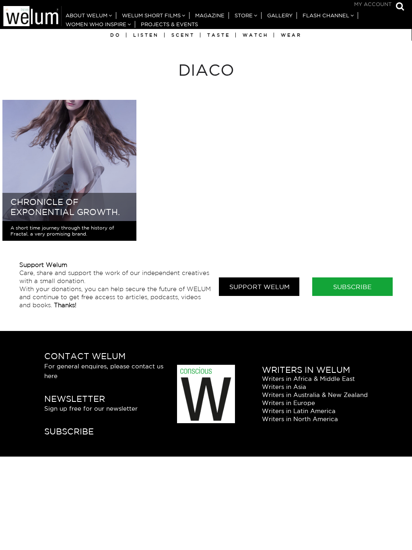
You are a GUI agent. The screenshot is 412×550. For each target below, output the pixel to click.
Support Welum (259, 286)
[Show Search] (398, 7)
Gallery (280, 15)
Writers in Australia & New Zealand (315, 394)
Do (115, 35)
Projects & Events (169, 24)
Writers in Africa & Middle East (308, 378)
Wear (291, 35)
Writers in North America (300, 419)
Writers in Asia (284, 386)
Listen (146, 35)
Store (244, 15)
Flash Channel (326, 15)
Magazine (210, 15)
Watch (255, 35)
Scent (183, 35)
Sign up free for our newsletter (91, 408)
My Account (372, 4)
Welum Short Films (151, 15)
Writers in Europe (288, 402)
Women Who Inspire (96, 24)
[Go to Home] (31, 17)
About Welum (86, 15)
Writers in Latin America (299, 410)
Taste (218, 35)
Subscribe (352, 286)
